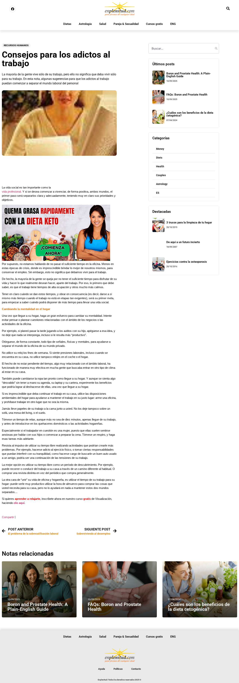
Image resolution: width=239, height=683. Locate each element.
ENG (173, 24)
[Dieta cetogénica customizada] (56, 259)
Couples (161, 175)
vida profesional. (12, 191)
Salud (102, 24)
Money (160, 148)
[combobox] (183, 48)
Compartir (8, 517)
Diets (159, 157)
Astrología (85, 24)
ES (157, 192)
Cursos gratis (154, 24)
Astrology (161, 183)
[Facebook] (12, 9)
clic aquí (19, 502)
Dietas (67, 24)
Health (160, 166)
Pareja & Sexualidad (126, 24)
